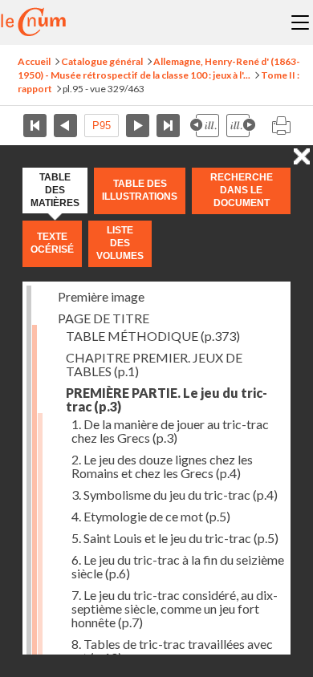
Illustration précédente (204, 125)
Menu (300, 22)
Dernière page (168, 125)
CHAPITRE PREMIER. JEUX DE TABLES (154, 364)
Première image (101, 296)
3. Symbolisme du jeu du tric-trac (174, 494)
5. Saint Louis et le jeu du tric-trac (174, 537)
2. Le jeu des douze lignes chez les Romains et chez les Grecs (162, 466)
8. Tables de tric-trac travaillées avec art (172, 650)
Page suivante (137, 125)
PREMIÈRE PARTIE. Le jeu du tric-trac (166, 399)
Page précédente (65, 125)
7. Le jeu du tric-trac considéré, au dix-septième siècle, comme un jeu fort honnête (174, 608)
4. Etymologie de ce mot (150, 516)
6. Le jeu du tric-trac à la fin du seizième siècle (177, 566)
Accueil (34, 61)
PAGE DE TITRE (103, 318)
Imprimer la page (281, 125)
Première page (35, 125)
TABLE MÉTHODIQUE (153, 335)
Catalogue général (102, 61)
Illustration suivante (240, 125)
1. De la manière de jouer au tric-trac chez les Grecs (170, 430)
